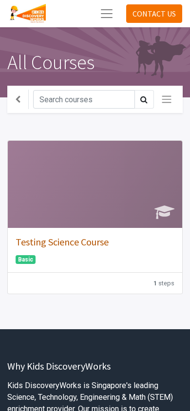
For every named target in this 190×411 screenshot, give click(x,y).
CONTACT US (154, 14)
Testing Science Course (62, 242)
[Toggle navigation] (166, 99)
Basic (25, 259)
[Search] (144, 99)
